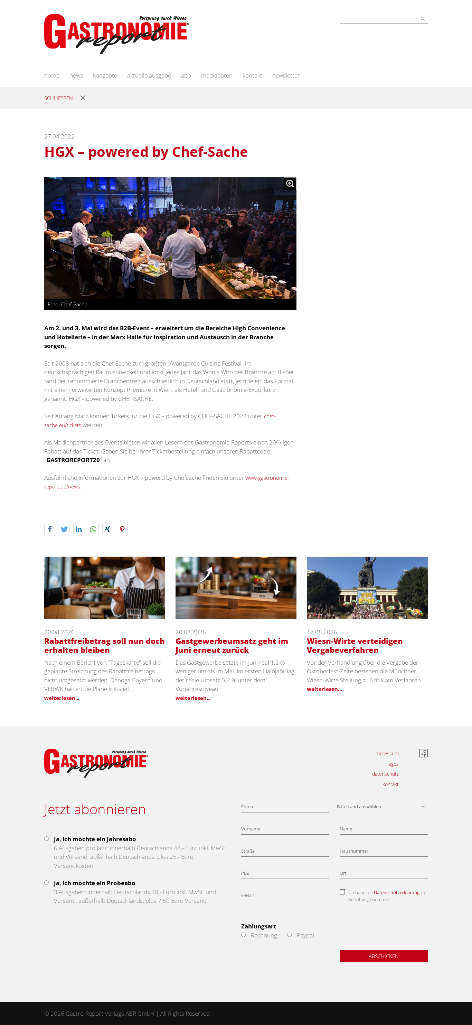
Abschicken (384, 956)
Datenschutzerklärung (396, 892)
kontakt (252, 75)
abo (186, 75)
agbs (394, 764)
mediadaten (217, 75)
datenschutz (385, 774)
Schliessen (58, 98)
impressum (387, 753)
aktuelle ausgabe (149, 75)
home (51, 75)
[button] (50, 529)
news (76, 75)
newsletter (286, 75)
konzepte (105, 75)
